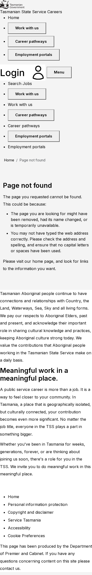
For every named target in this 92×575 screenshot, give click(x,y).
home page (42, 261)
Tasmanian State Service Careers (31, 11)
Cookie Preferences (26, 535)
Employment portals (33, 54)
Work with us (27, 28)
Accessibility (19, 527)
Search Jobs (20, 83)
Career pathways (31, 41)
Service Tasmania (24, 520)
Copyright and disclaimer (31, 512)
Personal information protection (37, 504)
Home (13, 17)
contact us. (10, 568)
